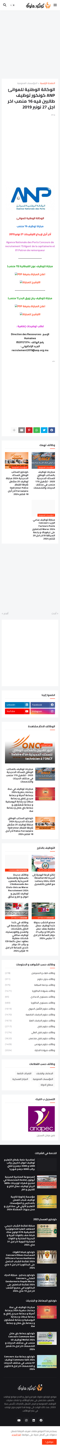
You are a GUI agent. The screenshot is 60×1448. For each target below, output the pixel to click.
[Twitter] (44, 430)
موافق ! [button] (49, 1442)
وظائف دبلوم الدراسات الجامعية (30, 1014)
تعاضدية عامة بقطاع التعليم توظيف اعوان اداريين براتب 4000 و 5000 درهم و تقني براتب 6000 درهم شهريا (19, 1164)
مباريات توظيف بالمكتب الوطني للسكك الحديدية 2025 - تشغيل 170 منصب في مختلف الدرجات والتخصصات (44, 479)
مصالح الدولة (47, 1085)
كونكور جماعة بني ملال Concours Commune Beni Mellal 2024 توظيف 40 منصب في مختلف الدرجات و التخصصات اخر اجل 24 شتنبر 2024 (20, 1341)
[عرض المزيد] (14, 430)
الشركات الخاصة (24, 1073)
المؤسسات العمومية (27, 83)
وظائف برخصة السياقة (30, 985)
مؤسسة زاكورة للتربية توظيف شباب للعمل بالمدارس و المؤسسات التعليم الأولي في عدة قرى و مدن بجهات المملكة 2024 (19, 1203)
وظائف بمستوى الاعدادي (30, 997)
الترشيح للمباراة (31, 282)
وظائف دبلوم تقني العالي (30, 1032)
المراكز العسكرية (20, 1079)
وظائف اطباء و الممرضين (30, 973)
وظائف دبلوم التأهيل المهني (30, 1009)
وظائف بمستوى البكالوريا (30, 1003)
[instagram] (26, 1420)
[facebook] (41, 1420)
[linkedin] (33, 1420)
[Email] (21, 430)
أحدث (54, 613)
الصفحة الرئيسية (47, 83)
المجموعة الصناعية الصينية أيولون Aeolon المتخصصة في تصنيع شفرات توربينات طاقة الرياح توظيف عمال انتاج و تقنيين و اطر (19, 1183)
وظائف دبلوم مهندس (30, 1044)
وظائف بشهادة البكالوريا (30, 991)
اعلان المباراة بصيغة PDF (31, 274)
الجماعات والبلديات (44, 1073)
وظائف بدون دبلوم (30, 979)
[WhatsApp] (36, 430)
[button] (55, 5)
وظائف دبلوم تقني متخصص (30, 1038)
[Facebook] (51, 430)
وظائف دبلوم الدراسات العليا (30, 1020)
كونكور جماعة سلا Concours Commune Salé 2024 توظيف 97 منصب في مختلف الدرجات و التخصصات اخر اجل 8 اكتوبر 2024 (19, 1363)
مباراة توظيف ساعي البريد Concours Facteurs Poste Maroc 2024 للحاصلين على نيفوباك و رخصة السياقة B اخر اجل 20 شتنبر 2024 (43, 529)
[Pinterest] (29, 430)
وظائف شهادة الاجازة (30, 1050)
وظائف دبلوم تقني (30, 1026)
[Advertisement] (30, 44)
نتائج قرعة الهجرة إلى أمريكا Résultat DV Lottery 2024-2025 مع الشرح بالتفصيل (43, 879)
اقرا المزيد (16, 1435)
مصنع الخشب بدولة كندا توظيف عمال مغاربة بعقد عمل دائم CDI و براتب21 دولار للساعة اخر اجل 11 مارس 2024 (44, 930)
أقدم (6, 613)
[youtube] (19, 1420)
